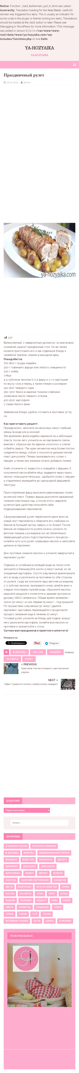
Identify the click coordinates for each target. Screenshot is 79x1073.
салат (67, 900)
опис (40, 893)
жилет (43, 873)
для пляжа (13, 873)
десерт (62, 859)
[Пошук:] (39, 823)
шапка (50, 921)
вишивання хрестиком (54, 853)
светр (9, 907)
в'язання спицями (44, 846)
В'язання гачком (16, 846)
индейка (55, 652)
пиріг (52, 893)
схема (10, 914)
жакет (29, 873)
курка (65, 887)
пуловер (26, 900)
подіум (10, 900)
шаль (36, 921)
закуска (38, 652)
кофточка (24, 887)
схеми (23, 914)
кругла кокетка (46, 887)
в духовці (19, 652)
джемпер (12, 866)
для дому (29, 866)
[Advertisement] (39, 115)
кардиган (60, 880)
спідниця (42, 907)
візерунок (45, 859)
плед (63, 893)
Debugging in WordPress (15, 26)
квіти (9, 887)
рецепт (41, 900)
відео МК (28, 859)
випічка (29, 853)
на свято (12, 659)
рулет (29, 659)
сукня (57, 907)
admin (27, 82)
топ (34, 914)
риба (54, 900)
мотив (10, 893)
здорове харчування (35, 880)
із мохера (65, 921)
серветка (25, 907)
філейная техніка (17, 921)
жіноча (58, 873)
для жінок (48, 866)
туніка (46, 914)
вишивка (11, 859)
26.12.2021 (12, 82)
